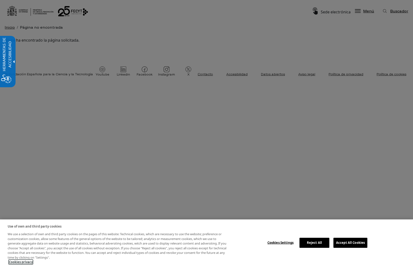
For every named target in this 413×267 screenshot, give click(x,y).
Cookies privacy (21, 262)
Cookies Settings (280, 242)
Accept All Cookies (350, 242)
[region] (206, 243)
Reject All (314, 242)
